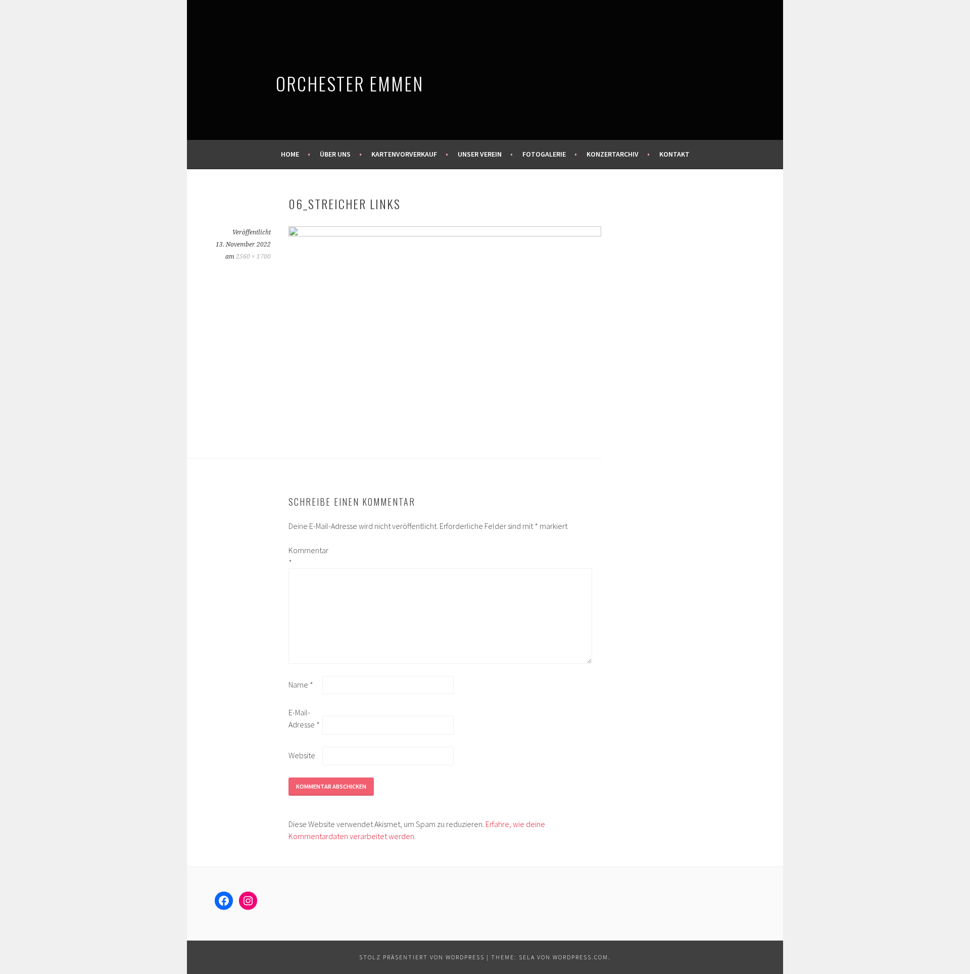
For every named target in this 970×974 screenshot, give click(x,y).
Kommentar (304, 556)
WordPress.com (580, 957)
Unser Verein (480, 154)
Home (290, 154)
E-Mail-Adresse (304, 718)
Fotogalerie (544, 154)
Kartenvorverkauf (404, 154)
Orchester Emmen (349, 83)
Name (300, 684)
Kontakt (674, 154)
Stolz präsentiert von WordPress (421, 957)
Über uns (335, 154)
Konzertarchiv (613, 154)
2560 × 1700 (253, 256)
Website (301, 755)
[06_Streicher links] (444, 233)
